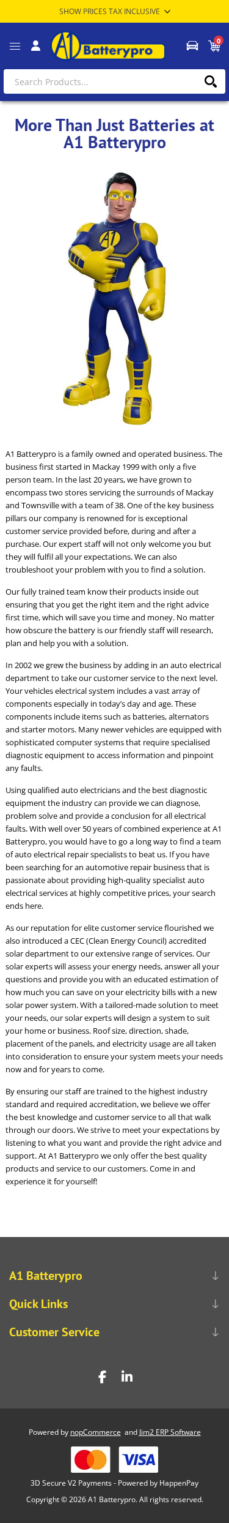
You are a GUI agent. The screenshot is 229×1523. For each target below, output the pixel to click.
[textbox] (114, 81)
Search (210, 81)
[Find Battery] (192, 46)
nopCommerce (95, 1432)
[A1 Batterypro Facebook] (102, 1377)
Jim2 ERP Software (170, 1432)
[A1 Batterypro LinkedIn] (127, 1377)
